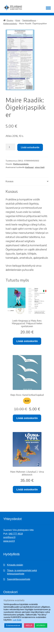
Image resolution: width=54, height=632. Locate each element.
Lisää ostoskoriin (30, 147)
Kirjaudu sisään (15, 565)
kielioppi (29, 167)
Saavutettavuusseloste (18, 579)
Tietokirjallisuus (29, 20)
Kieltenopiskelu (10, 23)
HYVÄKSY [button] (41, 625)
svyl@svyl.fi (9, 537)
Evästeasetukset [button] (13, 625)
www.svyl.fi (9, 541)
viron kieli (39, 167)
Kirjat (17, 20)
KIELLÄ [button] (29, 625)
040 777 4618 (16, 534)
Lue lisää (17, 620)
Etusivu (10, 20)
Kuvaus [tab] (9, 181)
